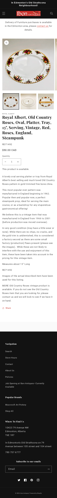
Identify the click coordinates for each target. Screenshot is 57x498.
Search (8, 351)
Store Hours (11, 358)
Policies (9, 377)
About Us (9, 370)
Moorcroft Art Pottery (15, 405)
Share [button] (8, 308)
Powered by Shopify (36, 493)
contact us (43, 26)
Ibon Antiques (24, 493)
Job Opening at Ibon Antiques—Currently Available (24, 385)
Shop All (9, 411)
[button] (3, 13)
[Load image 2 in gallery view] (28, 101)
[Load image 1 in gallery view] (11, 101)
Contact (9, 364)
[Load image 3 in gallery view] (46, 101)
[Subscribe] (48, 469)
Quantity (6, 156)
